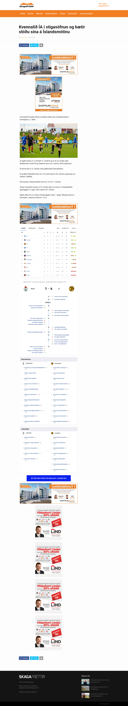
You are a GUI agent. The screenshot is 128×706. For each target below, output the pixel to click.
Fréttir (22, 13)
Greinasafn (72, 13)
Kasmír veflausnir (32, 692)
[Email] (41, 45)
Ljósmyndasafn (86, 13)
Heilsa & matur (51, 13)
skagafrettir (24, 37)
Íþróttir (30, 13)
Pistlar (62, 13)
